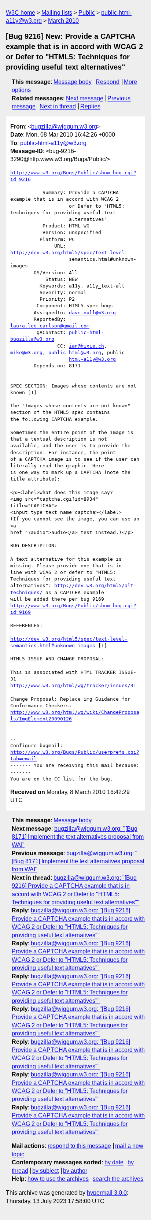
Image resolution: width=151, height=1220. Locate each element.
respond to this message (79, 1146)
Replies (90, 106)
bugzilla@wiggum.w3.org (64, 126)
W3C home (20, 13)
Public (86, 13)
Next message (84, 98)
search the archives (118, 1179)
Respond (107, 82)
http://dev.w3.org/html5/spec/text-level (67, 252)
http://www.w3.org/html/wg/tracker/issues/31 (73, 685)
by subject (45, 1171)
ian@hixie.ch (86, 346)
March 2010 (63, 21)
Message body (73, 82)
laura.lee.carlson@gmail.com (49, 326)
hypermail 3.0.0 (107, 1193)
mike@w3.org (26, 352)
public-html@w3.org (74, 352)
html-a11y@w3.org (92, 359)
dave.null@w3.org (92, 312)
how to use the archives (58, 1179)
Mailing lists (56, 13)
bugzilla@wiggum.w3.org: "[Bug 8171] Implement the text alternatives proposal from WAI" (78, 837)
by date (114, 1162)
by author (75, 1171)
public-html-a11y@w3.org (53, 143)
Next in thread (58, 106)
